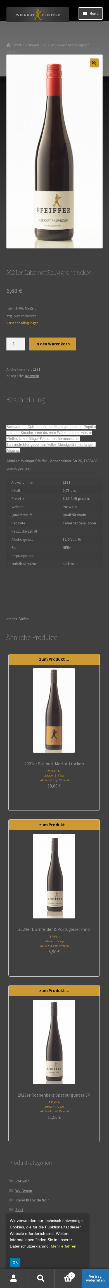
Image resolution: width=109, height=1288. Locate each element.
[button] (94, 62)
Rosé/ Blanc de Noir (32, 1200)
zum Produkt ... (54, 659)
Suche (41, 1278)
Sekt (19, 1209)
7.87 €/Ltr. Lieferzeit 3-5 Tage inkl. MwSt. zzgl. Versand (54, 941)
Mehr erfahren (63, 1246)
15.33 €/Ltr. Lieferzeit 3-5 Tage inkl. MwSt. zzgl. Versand (54, 1107)
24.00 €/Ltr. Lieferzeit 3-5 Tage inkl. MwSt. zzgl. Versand (54, 775)
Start (17, 44)
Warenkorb (63, 1273)
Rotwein (32, 44)
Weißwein (23, 1190)
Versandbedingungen (22, 323)
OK (15, 1262)
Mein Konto (13, 1278)
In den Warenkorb (52, 344)
